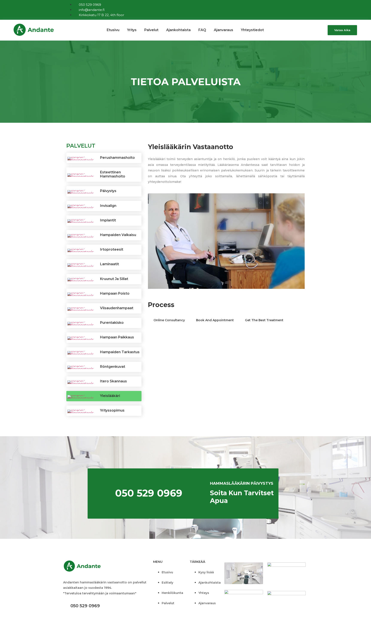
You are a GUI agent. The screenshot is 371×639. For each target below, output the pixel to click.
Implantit (108, 220)
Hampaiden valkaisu (118, 235)
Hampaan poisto (114, 293)
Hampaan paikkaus (117, 337)
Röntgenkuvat (112, 367)
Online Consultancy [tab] (169, 320)
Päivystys (108, 191)
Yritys (132, 30)
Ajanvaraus (223, 30)
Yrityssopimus (112, 410)
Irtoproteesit (111, 249)
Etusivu (113, 30)
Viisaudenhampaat (116, 308)
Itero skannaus (113, 381)
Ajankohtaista (178, 30)
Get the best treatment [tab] (264, 320)
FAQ (202, 30)
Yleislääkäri (110, 396)
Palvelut (151, 30)
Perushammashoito (117, 158)
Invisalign (108, 206)
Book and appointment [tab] (215, 320)
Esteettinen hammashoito (112, 174)
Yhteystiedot (252, 30)
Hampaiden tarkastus (120, 352)
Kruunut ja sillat (114, 279)
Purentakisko (112, 323)
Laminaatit (109, 264)
